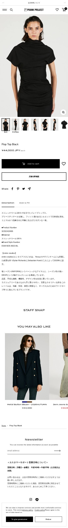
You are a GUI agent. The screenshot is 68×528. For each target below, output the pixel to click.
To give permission (19, 519)
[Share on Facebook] (12, 188)
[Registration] (57, 450)
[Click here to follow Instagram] (30, 499)
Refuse (48, 519)
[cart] (64, 9)
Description (8, 203)
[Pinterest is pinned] (18, 188)
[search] (11, 9)
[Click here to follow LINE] (37, 499)
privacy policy (28, 510)
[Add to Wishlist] (64, 163)
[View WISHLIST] (57, 9)
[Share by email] (29, 188)
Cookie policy (40, 510)
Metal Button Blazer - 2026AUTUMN (27, 404)
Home (4, 426)
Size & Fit (24, 203)
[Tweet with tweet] (23, 188)
